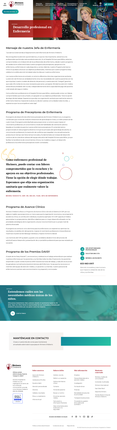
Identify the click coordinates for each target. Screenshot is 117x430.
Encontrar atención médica (59, 397)
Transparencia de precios (81, 398)
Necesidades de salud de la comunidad (81, 393)
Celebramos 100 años (38, 380)
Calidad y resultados (38, 393)
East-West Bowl (100, 388)
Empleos (77, 375)
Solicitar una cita (58, 375)
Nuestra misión (37, 383)
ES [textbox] (100, 5)
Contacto (56, 386)
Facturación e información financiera (60, 402)
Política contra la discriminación (41, 425)
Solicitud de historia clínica (59, 382)
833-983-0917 (87, 263)
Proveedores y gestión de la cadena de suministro (81, 402)
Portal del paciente (59, 390)
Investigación (78, 383)
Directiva (35, 390)
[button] (95, 4)
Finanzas (77, 390)
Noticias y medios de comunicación (101, 377)
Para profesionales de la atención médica (81, 379)
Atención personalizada (39, 386)
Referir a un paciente (59, 378)
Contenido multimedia (102, 382)
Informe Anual (36, 399)
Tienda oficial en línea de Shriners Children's (102, 395)
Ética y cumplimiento (38, 396)
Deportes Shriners (100, 391)
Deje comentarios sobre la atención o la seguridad (60, 407)
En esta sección (9, 12)
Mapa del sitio (71, 425)
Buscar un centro (58, 393)
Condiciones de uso (58, 425)
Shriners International (101, 385)
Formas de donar (79, 386)
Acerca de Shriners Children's (38, 376)
